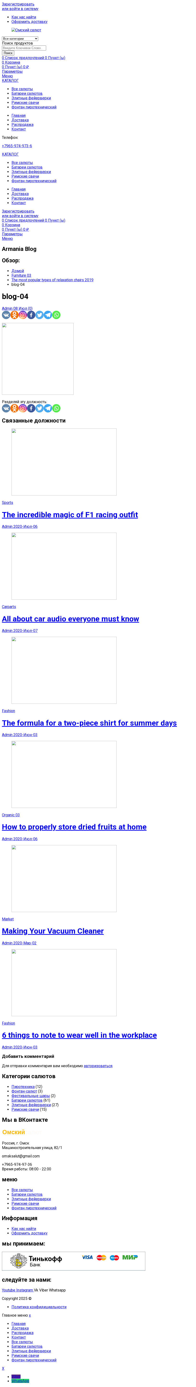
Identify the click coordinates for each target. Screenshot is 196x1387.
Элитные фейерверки (31, 98)
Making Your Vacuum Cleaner (53, 931)
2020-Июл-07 (25, 630)
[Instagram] (23, 315)
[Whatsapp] (56, 315)
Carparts (9, 606)
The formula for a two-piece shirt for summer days (89, 722)
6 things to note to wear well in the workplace (79, 1035)
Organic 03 (11, 815)
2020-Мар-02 (25, 943)
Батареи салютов (27, 93)
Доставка (20, 120)
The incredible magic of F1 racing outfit (70, 514)
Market (8, 919)
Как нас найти (23, 1228)
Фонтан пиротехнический (33, 107)
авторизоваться (98, 1066)
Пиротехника (23, 1086)
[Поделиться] (180, 5)
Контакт (18, 129)
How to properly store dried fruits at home (74, 826)
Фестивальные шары (30, 1096)
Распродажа (22, 124)
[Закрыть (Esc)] (190, 5)
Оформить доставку (29, 1233)
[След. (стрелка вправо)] (187, 693)
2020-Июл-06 (25, 526)
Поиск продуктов (17, 43)
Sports (7, 502)
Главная (18, 115)
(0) (30, 308)
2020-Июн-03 (25, 735)
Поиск (8, 53)
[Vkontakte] (6, 315)
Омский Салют (46, 1298)
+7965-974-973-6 (17, 146)
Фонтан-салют (24, 1091)
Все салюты (22, 89)
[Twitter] (39, 315)
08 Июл (20, 308)
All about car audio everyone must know (70, 618)
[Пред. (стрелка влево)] (8, 693)
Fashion (8, 711)
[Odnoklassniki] (14, 315)
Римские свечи (25, 102)
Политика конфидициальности (38, 1307)
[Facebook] (31, 315)
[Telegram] (48, 315)
